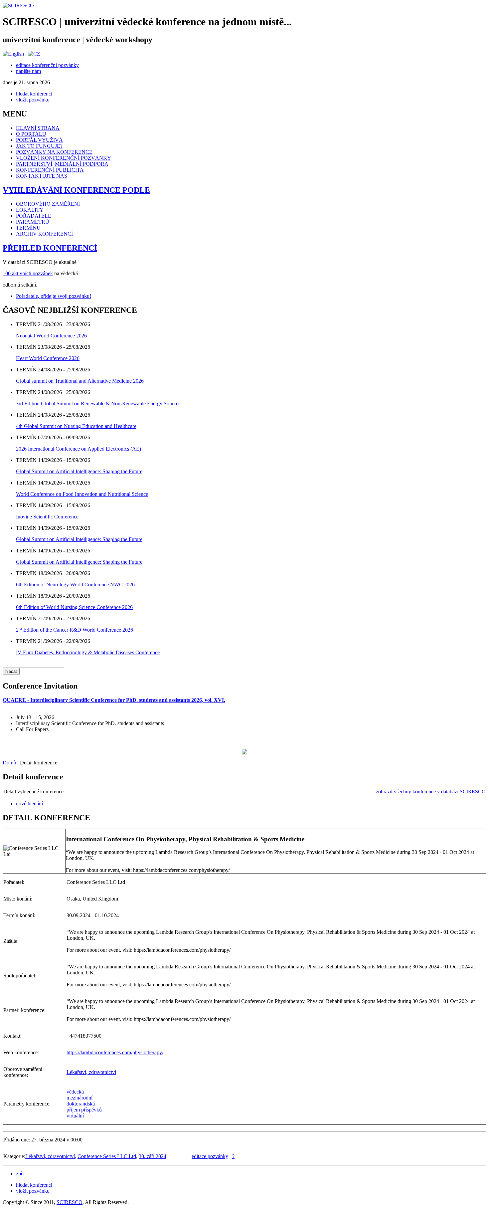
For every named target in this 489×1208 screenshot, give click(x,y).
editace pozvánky (210, 1156)
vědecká (75, 1092)
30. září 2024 (152, 1156)
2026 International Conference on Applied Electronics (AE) (78, 449)
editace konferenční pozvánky (47, 65)
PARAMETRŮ (32, 222)
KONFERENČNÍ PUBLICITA (50, 170)
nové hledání (29, 803)
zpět (20, 1173)
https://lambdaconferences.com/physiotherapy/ (115, 1052)
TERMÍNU (28, 228)
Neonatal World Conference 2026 (51, 335)
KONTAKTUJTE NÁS (41, 176)
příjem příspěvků (84, 1109)
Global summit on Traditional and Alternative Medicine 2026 (80, 381)
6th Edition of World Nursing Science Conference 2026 (74, 607)
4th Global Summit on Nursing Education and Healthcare (76, 426)
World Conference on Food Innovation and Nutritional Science (82, 494)
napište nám (28, 71)
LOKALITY (30, 210)
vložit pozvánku (33, 99)
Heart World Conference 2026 (48, 358)
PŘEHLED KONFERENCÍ (50, 248)
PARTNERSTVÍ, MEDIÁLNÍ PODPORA (62, 164)
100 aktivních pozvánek (28, 273)
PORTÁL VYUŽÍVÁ (39, 140)
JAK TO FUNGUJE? (39, 146)
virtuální (75, 1115)
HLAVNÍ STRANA (38, 128)
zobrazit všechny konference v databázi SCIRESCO (431, 791)
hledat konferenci (34, 94)
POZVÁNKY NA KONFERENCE (54, 152)
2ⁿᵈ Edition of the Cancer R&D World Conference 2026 (74, 630)
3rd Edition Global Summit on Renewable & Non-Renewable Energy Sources (98, 403)
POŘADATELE (33, 216)
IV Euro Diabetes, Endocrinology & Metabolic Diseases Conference (88, 652)
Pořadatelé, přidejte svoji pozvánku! (53, 296)
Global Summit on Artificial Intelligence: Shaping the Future (79, 471)
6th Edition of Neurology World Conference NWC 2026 (75, 584)
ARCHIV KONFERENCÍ (44, 234)
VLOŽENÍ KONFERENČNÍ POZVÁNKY (63, 158)
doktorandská (81, 1104)
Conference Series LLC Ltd (107, 1156)
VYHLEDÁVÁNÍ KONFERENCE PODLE (76, 190)
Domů (9, 762)
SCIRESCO (69, 1202)
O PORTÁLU (31, 134)
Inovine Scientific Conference (47, 516)
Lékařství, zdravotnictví (91, 1072)
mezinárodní (79, 1098)
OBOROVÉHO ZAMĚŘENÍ (48, 204)
